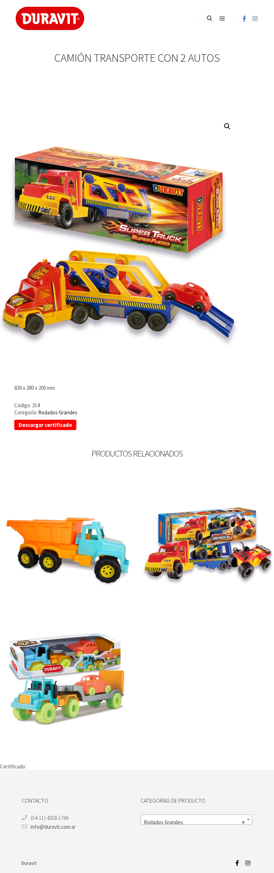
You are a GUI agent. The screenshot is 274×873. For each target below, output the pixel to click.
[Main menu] (222, 18)
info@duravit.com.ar (53, 826)
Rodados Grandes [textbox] (194, 822)
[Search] (209, 18)
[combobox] (196, 819)
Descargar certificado (45, 425)
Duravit (28, 863)
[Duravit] (50, 18)
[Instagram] (255, 18)
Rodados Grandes (57, 412)
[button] (227, 126)
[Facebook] (244, 18)
